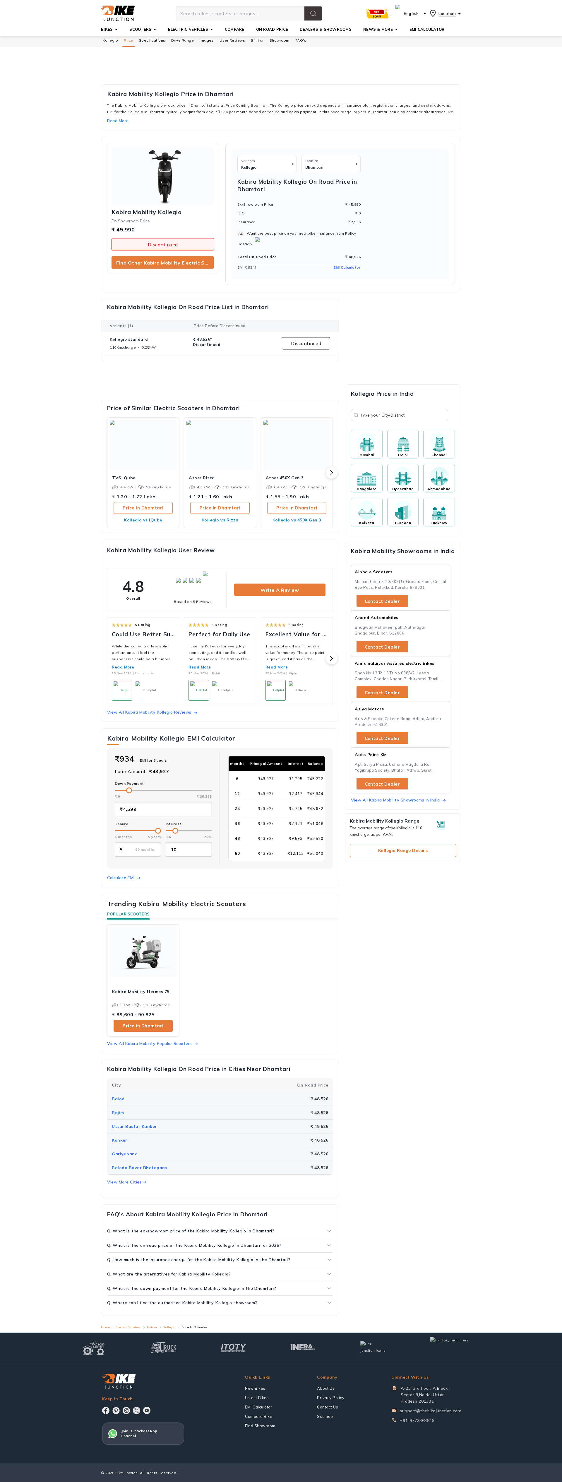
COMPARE (234, 29)
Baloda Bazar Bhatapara (139, 1167)
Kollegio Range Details (403, 850)
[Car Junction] (373, 1347)
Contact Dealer (382, 601)
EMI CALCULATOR (427, 29)
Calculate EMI (121, 877)
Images (207, 40)
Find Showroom (260, 1425)
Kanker (119, 1140)
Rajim (118, 1112)
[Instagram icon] (126, 1410)
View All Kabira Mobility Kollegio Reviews (149, 712)
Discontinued (163, 245)
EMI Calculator (347, 267)
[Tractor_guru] (455, 1347)
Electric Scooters (128, 1327)
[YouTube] (146, 1410)
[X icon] (136, 1410)
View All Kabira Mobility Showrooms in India (395, 800)
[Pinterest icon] (116, 1410)
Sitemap (325, 1416)
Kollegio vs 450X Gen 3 (297, 520)
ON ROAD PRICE (272, 29)
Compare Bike (258, 1416)
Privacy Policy (330, 1397)
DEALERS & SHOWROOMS (326, 29)
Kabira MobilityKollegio (146, 212)
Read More (123, 667)
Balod (118, 1098)
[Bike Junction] (118, 13)
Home (105, 1327)
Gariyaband (125, 1154)
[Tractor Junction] (94, 1347)
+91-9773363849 (417, 1420)
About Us (326, 1388)
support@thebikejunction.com (431, 1410)
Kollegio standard (129, 339)
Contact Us (327, 1407)
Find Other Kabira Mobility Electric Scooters (165, 263)
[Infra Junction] (303, 1347)
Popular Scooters (128, 914)
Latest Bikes (257, 1397)
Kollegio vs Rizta (220, 520)
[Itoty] (233, 1347)
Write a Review (280, 590)
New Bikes (255, 1388)
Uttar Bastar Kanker (134, 1126)
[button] (313, 13)
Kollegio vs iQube (143, 520)
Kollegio (110, 40)
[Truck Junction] (163, 1347)
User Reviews (232, 40)
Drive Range (182, 40)
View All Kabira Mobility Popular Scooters (149, 1043)
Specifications (152, 40)
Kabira (152, 1327)
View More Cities (124, 1182)
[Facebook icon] (105, 1410)
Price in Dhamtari (143, 508)
